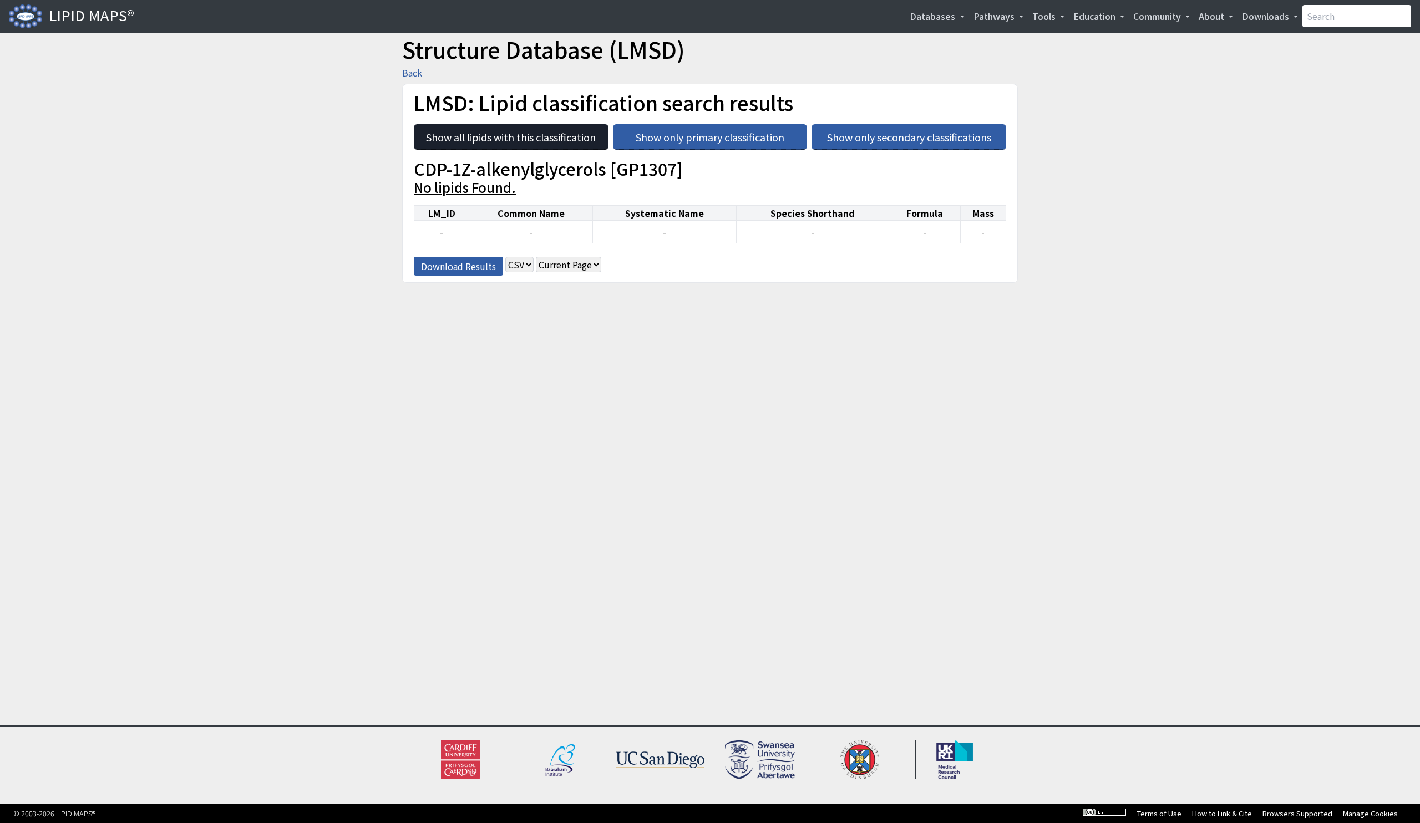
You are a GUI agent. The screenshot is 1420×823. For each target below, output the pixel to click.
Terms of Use (1159, 813)
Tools (1045, 16)
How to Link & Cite (1222, 813)
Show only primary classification (721, 134)
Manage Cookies (1370, 813)
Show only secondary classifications (916, 134)
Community (1158, 16)
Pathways (995, 16)
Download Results (458, 266)
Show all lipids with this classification (517, 134)
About (1212, 16)
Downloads (1266, 16)
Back (412, 72)
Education (1095, 16)
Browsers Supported (1297, 813)
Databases (933, 16)
